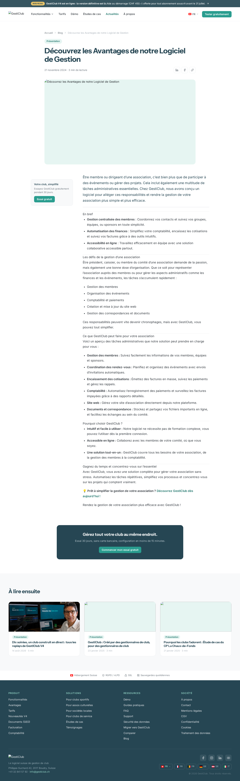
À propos (129, 14)
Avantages (14, 705)
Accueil (48, 32)
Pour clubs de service (79, 716)
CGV (184, 716)
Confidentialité (190, 721)
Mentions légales (191, 710)
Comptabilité (16, 733)
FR (193, 13)
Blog (60, 32)
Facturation (15, 727)
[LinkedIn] (220, 758)
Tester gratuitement (217, 13)
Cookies (186, 727)
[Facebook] (203, 758)
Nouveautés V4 (17, 716)
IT (229, 766)
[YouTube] (228, 758)
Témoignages (74, 727)
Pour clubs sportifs (77, 699)
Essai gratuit (44, 199)
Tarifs (62, 14)
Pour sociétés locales (79, 710)
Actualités (112, 14)
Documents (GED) (19, 721)
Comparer (129, 733)
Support (128, 716)
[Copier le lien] (192, 70)
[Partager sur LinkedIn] (177, 70)
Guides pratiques (134, 705)
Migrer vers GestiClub (137, 727)
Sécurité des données (137, 721)
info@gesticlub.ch (40, 771)
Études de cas (92, 14)
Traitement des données (195, 733)
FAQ (126, 710)
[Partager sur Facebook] (184, 70)
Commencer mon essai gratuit (120, 549)
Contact (186, 705)
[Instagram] (211, 758)
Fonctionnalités (40, 14)
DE (204, 766)
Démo (74, 14)
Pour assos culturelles (79, 705)
